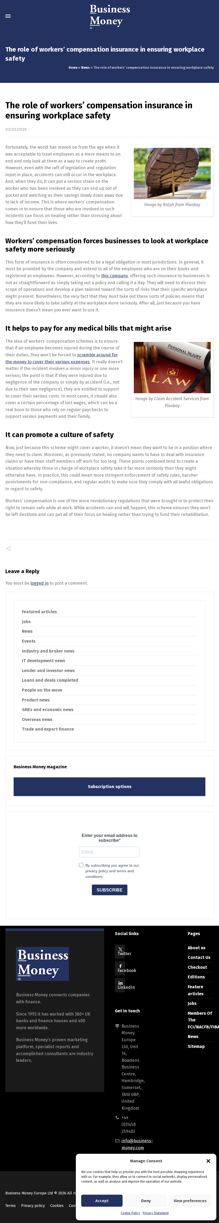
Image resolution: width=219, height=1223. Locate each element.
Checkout (197, 967)
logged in (39, 583)
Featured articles (39, 611)
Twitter (124, 953)
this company (114, 275)
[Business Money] (109, 16)
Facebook (127, 970)
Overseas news (37, 719)
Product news (36, 700)
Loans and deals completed (50, 680)
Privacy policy (33, 1205)
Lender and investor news (48, 670)
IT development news (43, 660)
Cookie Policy (130, 1213)
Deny (146, 1200)
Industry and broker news (48, 651)
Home (73, 68)
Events (29, 641)
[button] (208, 1161)
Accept (101, 1200)
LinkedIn (126, 987)
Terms (10, 1205)
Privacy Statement (156, 1213)
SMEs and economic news (47, 709)
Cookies (57, 1205)
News (85, 68)
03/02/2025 (16, 129)
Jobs (26, 621)
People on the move (42, 690)
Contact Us (199, 957)
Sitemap (196, 1046)
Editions (196, 976)
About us (196, 947)
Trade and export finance (48, 729)
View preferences (190, 1200)
